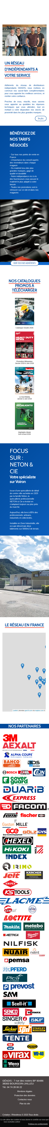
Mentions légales (24, 1091)
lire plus (41, 118)
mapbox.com (39, 710)
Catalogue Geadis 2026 (24, 328)
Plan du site (24, 1103)
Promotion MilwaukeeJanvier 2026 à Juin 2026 (24, 362)
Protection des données (24, 1095)
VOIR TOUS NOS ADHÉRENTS (24, 263)
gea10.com (28, 710)
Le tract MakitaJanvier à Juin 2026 (24, 398)
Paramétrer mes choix (18, 1124)
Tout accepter (26, 1122)
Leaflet (15, 710)
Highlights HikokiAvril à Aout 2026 (24, 433)
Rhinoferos (16, 1115)
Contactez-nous (24, 1099)
